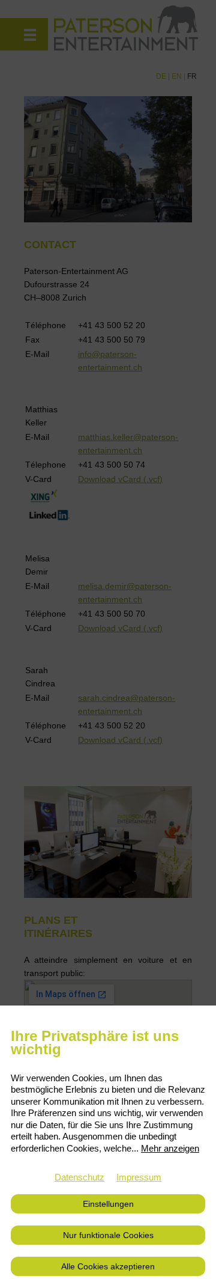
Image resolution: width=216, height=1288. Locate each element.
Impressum (138, 1177)
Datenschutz (79, 1177)
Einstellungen (108, 1204)
